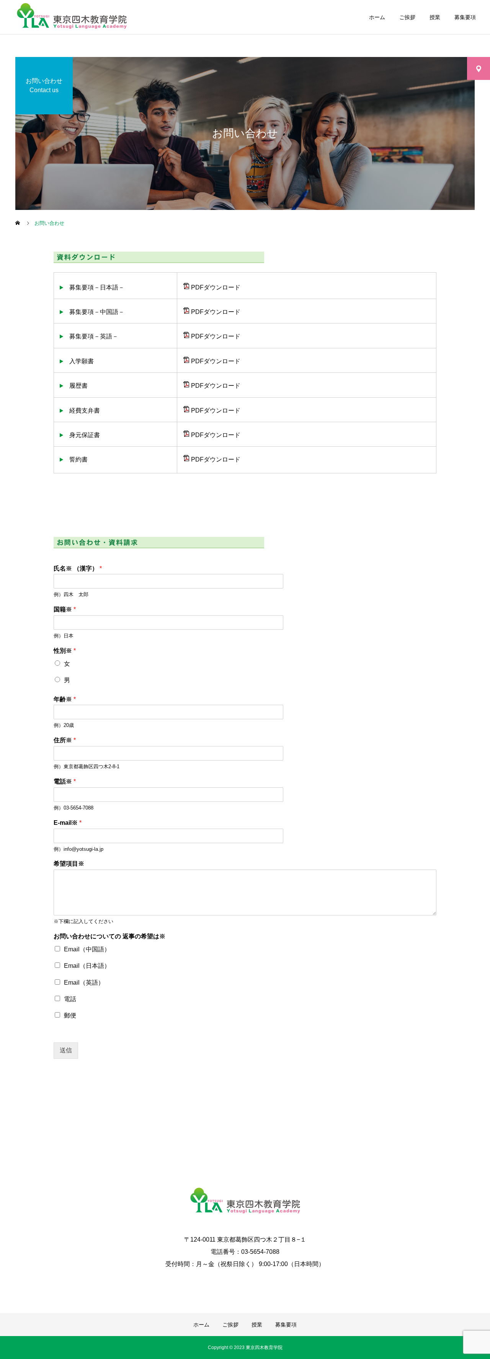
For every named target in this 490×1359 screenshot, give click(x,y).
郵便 (70, 1015)
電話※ (65, 781)
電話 (70, 999)
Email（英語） (84, 982)
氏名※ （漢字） (78, 568)
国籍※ (65, 609)
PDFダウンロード (214, 287)
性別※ (65, 650)
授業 (435, 17)
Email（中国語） (87, 949)
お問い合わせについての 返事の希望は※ (109, 936)
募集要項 (465, 17)
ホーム (377, 17)
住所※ (65, 740)
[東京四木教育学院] (245, 1202)
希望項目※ (69, 863)
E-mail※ (68, 822)
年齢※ (65, 699)
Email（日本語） (87, 965)
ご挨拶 (407, 17)
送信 (66, 1050)
